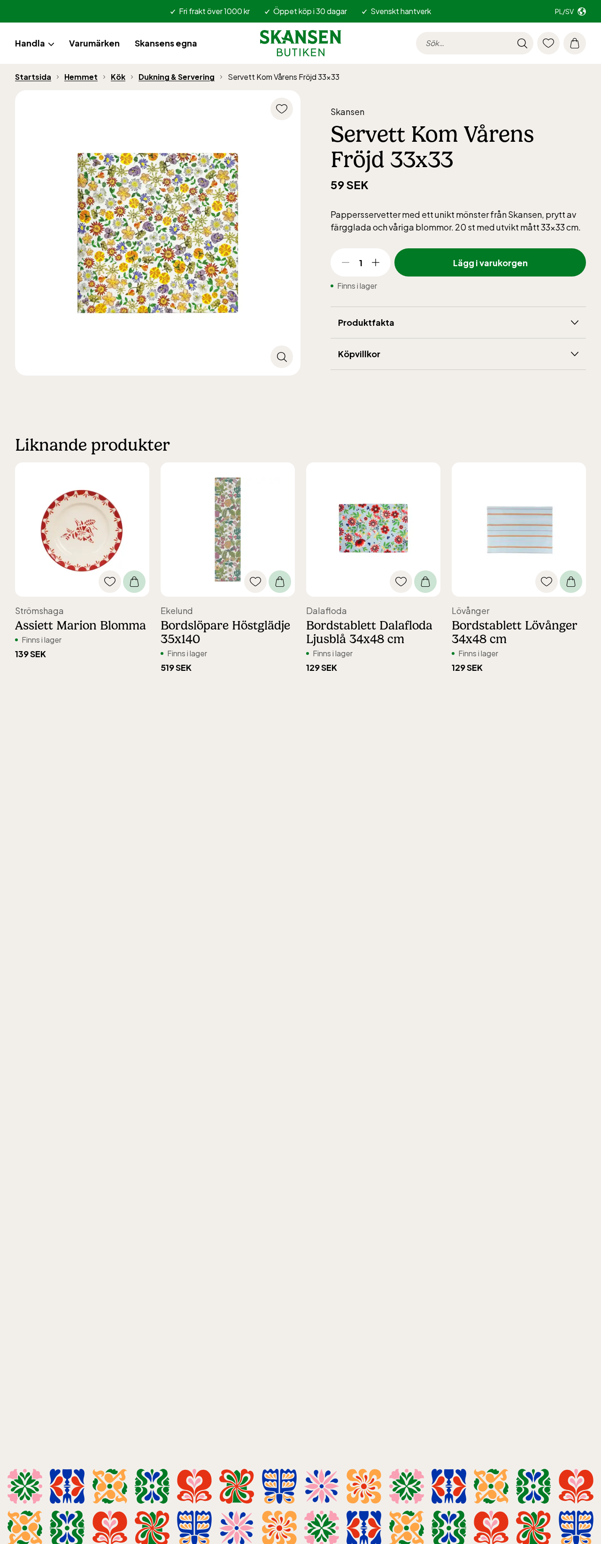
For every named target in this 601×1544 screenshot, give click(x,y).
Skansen (347, 111)
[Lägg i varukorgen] (134, 581)
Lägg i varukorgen (490, 262)
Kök (118, 77)
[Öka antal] (376, 262)
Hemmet (81, 77)
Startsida (33, 77)
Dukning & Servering (177, 77)
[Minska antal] (346, 262)
